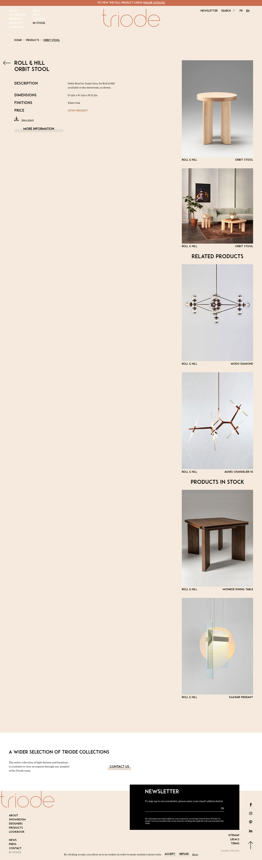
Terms (235, 843)
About (13, 11)
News (36, 11)
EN (248, 11)
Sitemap (233, 835)
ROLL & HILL (29, 63)
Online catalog (154, 3)
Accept (170, 854)
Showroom (17, 15)
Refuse (184, 854)
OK (222, 808)
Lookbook (17, 27)
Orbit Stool (51, 40)
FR (241, 11)
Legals (234, 839)
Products (16, 23)
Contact (39, 19)
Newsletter (209, 11)
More (195, 854)
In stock (39, 23)
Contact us (119, 767)
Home (18, 40)
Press (36, 15)
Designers (16, 19)
